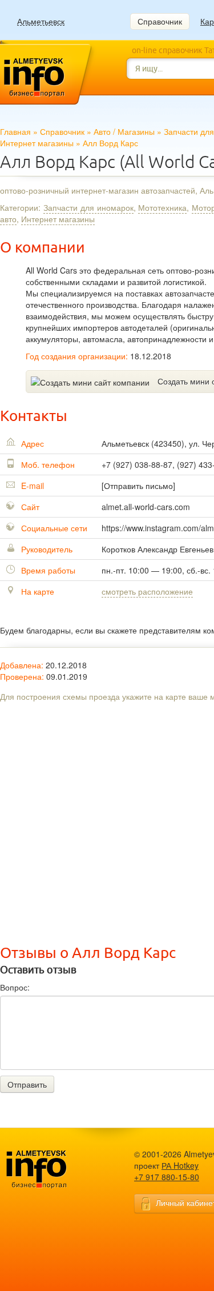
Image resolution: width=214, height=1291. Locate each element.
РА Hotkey (180, 1165)
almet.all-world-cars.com (146, 506)
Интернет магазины (37, 143)
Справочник (160, 21)
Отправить (27, 1084)
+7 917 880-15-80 (166, 1176)
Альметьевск (40, 21)
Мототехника (162, 207)
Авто (102, 131)
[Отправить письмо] (138, 485)
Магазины (136, 131)
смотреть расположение (147, 591)
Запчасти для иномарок (88, 207)
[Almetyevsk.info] (54, 1169)
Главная (15, 131)
